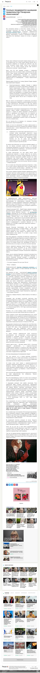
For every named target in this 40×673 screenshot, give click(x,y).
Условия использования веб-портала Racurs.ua (4, 671)
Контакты (20, 670)
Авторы (25, 670)
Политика (8, 6)
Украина (4, 6)
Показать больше (20, 659)
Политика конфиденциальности (13, 670)
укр (33, 1)
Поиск (33, 670)
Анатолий (10, 17)
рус (34, 1)
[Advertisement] (21, 49)
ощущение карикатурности (13, 31)
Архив (29, 670)
